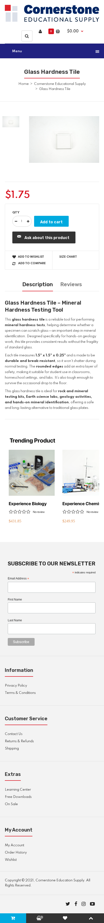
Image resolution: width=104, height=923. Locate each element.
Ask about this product (46, 237)
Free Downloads (18, 797)
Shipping (12, 748)
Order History (16, 852)
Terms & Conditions (20, 693)
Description (37, 284)
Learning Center (18, 789)
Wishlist (11, 860)
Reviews (71, 284)
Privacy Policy (16, 685)
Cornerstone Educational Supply (60, 84)
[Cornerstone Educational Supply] (52, 21)
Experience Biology (28, 503)
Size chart (68, 256)
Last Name (15, 620)
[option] (64, 139)
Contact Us (13, 734)
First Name (15, 599)
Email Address (18, 579)
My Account (14, 845)
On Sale (11, 804)
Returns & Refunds (19, 741)
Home (23, 84)
